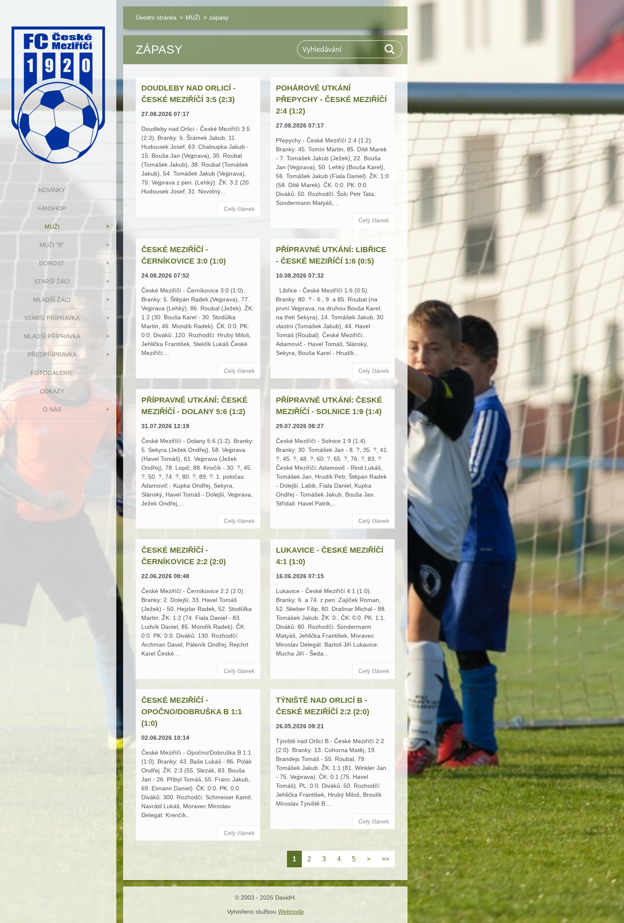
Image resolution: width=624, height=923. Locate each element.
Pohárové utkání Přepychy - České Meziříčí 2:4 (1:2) (331, 99)
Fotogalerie (52, 372)
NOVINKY (52, 190)
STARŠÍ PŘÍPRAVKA (51, 318)
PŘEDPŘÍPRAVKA (52, 354)
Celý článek (239, 208)
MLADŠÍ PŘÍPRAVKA (52, 336)
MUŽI (52, 226)
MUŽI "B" (51, 244)
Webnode (291, 911)
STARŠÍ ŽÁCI (52, 281)
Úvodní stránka (156, 17)
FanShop (52, 208)
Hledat (390, 49)
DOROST (52, 263)
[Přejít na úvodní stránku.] (58, 85)
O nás (52, 409)
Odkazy (52, 391)
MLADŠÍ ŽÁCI (51, 299)
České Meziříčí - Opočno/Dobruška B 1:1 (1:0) (191, 711)
